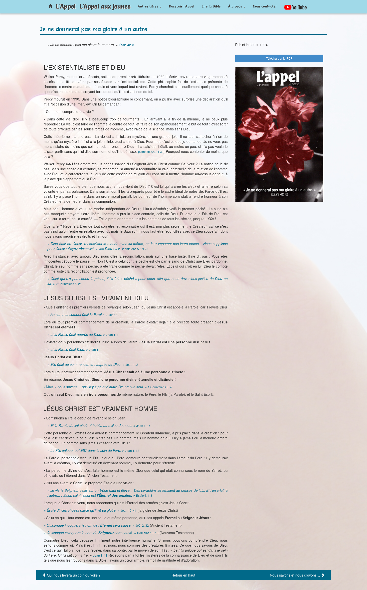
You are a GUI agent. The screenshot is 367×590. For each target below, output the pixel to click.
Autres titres (148, 6)
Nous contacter (265, 6)
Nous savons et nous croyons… (295, 575)
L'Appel (66, 6)
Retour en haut (183, 575)
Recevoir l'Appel (181, 6)
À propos (235, 6)
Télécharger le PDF (279, 58)
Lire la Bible (211, 6)
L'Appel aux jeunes (104, 6)
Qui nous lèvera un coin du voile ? (74, 575)
